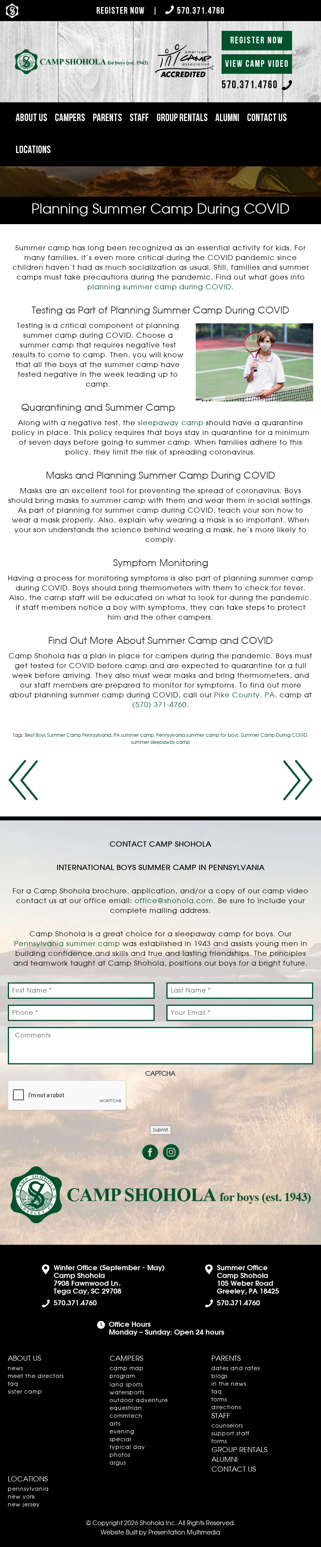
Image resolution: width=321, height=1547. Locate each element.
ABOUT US (31, 118)
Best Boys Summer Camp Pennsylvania (68, 735)
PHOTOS (120, 1455)
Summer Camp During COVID (274, 735)
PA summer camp (134, 735)
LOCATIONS (33, 150)
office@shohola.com (174, 901)
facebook (150, 1152)
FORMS (219, 1400)
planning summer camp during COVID (159, 287)
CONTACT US (267, 118)
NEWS (15, 1368)
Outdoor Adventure (139, 1400)
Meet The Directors (36, 1376)
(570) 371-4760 (159, 705)
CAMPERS (70, 118)
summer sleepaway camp (160, 742)
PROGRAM (122, 1376)
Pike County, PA (244, 695)
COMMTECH (126, 1416)
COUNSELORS (227, 1426)
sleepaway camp (171, 423)
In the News (228, 1384)
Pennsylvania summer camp (67, 944)
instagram (171, 1152)
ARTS (115, 1424)
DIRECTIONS (226, 1407)
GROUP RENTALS (182, 118)
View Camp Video (257, 64)
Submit (160, 1130)
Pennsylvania (28, 1489)
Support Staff (230, 1433)
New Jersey (24, 1505)
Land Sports (126, 1385)
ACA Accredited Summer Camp (23, 780)
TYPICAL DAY (127, 1447)
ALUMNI (227, 118)
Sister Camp (25, 1392)
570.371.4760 (201, 11)
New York (21, 1497)
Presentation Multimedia (184, 1532)
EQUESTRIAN (126, 1408)
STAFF (139, 118)
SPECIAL (121, 1439)
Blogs (219, 1376)
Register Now (120, 11)
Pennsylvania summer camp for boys (197, 735)
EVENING (122, 1432)
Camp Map (127, 1368)
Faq (13, 1384)
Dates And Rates (235, 1368)
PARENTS (107, 118)
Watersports (127, 1393)
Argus (118, 1463)
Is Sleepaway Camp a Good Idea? (298, 780)
